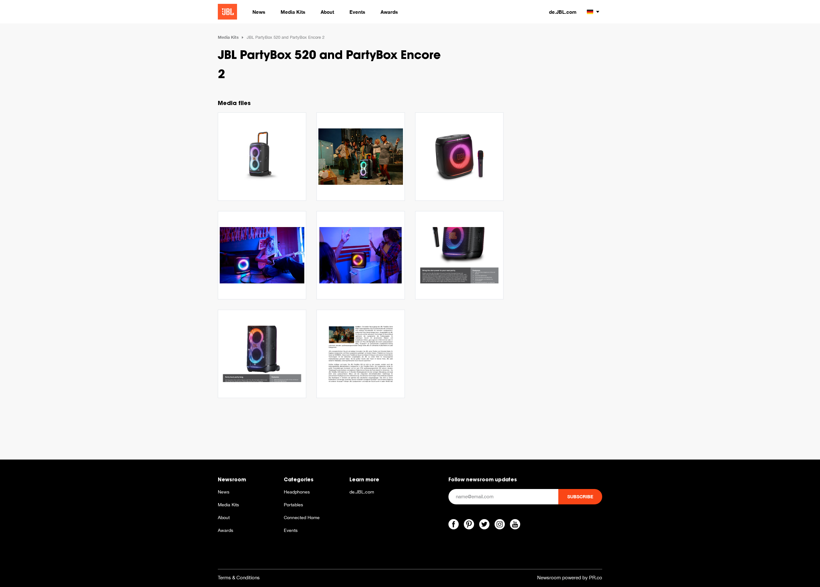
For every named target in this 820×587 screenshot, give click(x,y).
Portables (293, 504)
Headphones (297, 491)
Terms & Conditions (239, 577)
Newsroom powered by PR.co (569, 577)
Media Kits (228, 37)
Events (291, 530)
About (224, 517)
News (223, 491)
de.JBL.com (563, 12)
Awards (225, 530)
